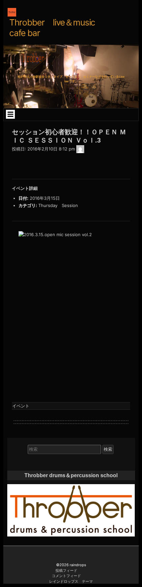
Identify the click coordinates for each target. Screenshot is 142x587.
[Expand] (10, 114)
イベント (20, 405)
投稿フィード (66, 570)
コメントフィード (66, 575)
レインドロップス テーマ (71, 581)
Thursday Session (58, 205)
